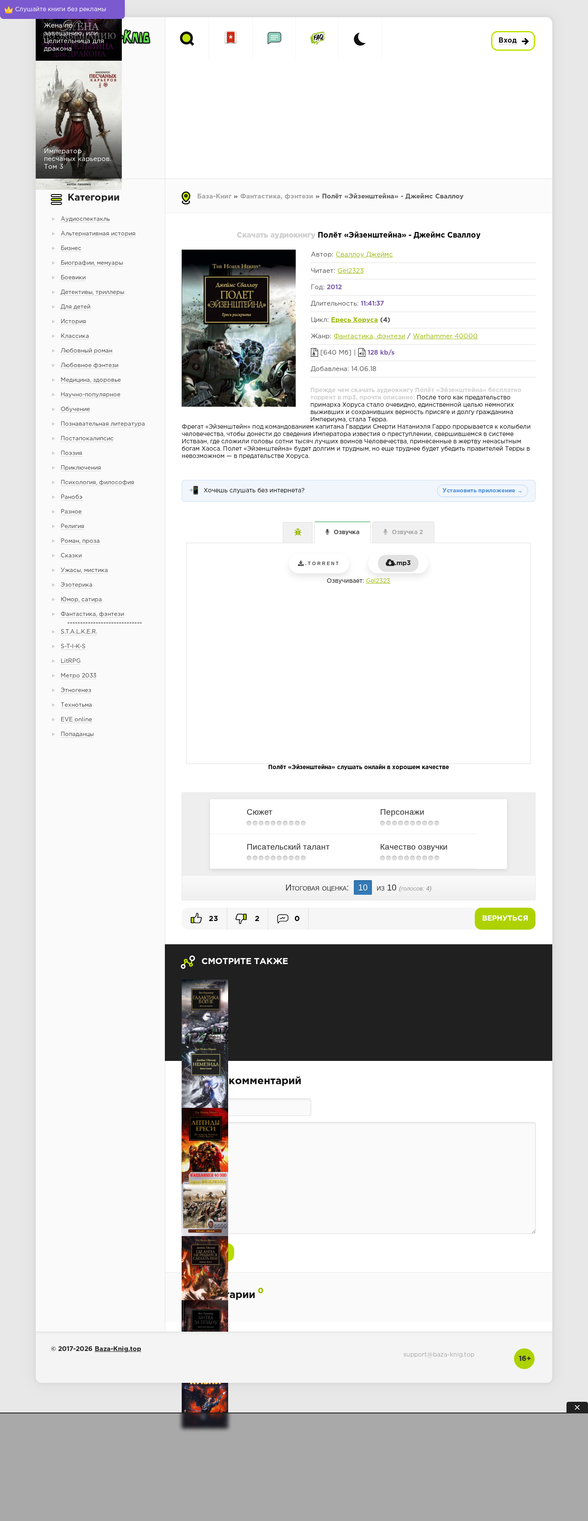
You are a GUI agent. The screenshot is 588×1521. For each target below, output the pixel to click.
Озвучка (346, 532)
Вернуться (505, 918)
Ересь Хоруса (354, 320)
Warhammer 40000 (445, 336)
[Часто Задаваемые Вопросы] (317, 39)
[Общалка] (274, 39)
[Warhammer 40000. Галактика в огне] (205, 1012)
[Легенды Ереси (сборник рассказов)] (205, 1140)
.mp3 (403, 563)
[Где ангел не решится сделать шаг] (205, 1268)
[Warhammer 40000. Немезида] (205, 1076)
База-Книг (214, 196)
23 (212, 919)
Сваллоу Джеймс (364, 254)
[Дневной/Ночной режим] (359, 39)
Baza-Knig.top (118, 1349)
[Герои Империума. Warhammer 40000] (205, 1204)
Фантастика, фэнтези (276, 196)
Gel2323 (350, 271)
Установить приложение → (483, 490)
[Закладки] (231, 39)
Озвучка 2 (407, 532)
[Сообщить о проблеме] (298, 532)
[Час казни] (205, 1396)
